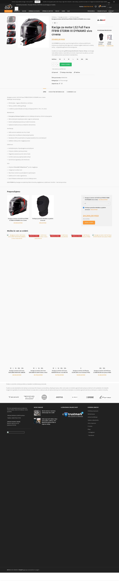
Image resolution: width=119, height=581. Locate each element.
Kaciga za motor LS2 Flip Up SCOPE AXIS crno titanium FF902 (81, 372)
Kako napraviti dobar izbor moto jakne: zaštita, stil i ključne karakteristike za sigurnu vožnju (49, 421)
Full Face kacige (74, 17)
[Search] (16, 8)
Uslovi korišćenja (92, 417)
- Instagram (91, 432)
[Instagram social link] (62, 83)
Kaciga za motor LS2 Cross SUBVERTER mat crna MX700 (59, 372)
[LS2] (74, 397)
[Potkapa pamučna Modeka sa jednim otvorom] (101, 37)
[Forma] (105, 397)
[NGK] (44, 397)
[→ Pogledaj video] (21, 39)
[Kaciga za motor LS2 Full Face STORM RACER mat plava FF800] (102, 300)
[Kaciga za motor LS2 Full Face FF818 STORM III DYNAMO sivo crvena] (18, 206)
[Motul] (59, 397)
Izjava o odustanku (93, 420)
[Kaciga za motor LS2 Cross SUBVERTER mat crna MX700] (59, 300)
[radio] (59, 59)
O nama (90, 426)
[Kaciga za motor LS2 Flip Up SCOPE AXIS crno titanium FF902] (81, 300)
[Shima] (13, 397)
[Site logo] (8, 6)
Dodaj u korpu (65, 64)
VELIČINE (37, 1)
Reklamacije (91, 414)
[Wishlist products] (95, 6)
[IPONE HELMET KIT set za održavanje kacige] (109, 37)
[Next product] (57, 23)
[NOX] (29, 397)
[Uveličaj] (21, 44)
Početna (54, 17)
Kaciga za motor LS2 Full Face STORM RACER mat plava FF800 (102, 372)
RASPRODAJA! (8, 11)
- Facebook (91, 435)
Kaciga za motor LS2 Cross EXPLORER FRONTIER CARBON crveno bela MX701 (17, 372)
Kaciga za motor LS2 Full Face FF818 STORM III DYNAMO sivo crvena (18, 219)
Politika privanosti (93, 411)
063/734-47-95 (16, 418)
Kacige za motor (63, 17)
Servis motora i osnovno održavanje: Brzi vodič (48, 412)
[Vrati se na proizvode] (55, 23)
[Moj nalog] (114, 2)
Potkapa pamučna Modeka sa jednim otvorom (42, 219)
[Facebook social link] (60, 83)
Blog (89, 429)
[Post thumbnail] (37, 412)
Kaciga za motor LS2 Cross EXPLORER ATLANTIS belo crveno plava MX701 (38, 372)
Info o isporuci (92, 423)
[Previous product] (53, 23)
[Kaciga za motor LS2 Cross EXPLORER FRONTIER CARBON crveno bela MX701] (17, 300)
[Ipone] (90, 397)
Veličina (54, 59)
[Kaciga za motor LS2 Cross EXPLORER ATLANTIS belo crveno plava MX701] (38, 300)
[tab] (44, 91)
